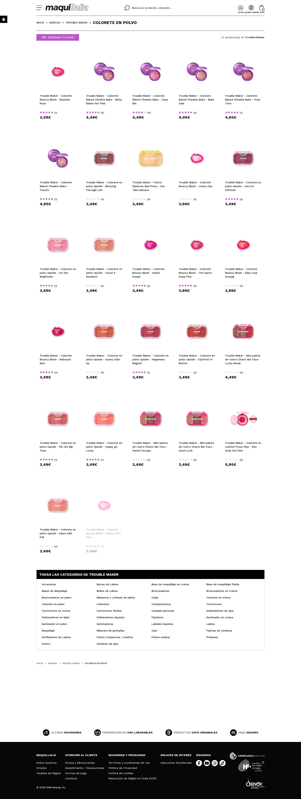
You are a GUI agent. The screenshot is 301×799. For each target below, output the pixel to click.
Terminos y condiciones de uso (129, 762)
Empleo (41, 768)
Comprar (58, 123)
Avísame (105, 557)
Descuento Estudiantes (176, 762)
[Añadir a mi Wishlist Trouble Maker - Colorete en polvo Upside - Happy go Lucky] (104, 400)
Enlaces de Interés (176, 755)
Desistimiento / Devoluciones (84, 768)
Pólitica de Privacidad (122, 768)
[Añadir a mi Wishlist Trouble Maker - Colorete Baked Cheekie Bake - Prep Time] (243, 53)
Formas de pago (76, 773)
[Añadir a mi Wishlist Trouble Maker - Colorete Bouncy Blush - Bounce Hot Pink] (104, 487)
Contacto (71, 778)
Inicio (40, 22)
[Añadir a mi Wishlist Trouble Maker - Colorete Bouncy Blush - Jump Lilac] (197, 140)
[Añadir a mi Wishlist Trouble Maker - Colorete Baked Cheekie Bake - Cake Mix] (150, 53)
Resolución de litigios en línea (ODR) (132, 778)
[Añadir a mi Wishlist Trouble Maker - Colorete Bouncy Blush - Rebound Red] (58, 313)
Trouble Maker (76, 22)
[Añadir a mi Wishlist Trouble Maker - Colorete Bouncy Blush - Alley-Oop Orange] (243, 226)
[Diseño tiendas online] (255, 784)
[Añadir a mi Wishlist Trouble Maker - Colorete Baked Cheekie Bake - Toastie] (58, 140)
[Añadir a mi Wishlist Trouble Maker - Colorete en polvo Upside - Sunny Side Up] (104, 313)
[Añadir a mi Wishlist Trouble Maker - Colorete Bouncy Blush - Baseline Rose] (58, 53)
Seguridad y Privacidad (126, 755)
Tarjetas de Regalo (48, 773)
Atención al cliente (81, 755)
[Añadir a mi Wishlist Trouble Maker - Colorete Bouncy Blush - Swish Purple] (150, 226)
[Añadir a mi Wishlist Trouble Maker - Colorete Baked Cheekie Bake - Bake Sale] (197, 53)
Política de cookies (120, 773)
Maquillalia (46, 755)
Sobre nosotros (46, 762)
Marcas (54, 22)
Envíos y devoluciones (80, 762)
